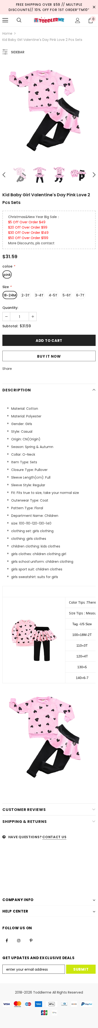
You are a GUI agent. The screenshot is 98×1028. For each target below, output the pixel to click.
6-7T (80, 295)
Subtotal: (10, 326)
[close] (94, 7)
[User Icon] (77, 20)
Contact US (54, 837)
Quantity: (10, 307)
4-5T (53, 295)
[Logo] (49, 20)
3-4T (39, 295)
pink (7, 274)
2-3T (25, 295)
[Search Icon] (19, 20)
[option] (49, 110)
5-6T (67, 295)
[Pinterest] (31, 940)
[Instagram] (19, 940)
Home (7, 33)
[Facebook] (6, 940)
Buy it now (49, 356)
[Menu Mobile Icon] (5, 20)
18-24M (9, 295)
